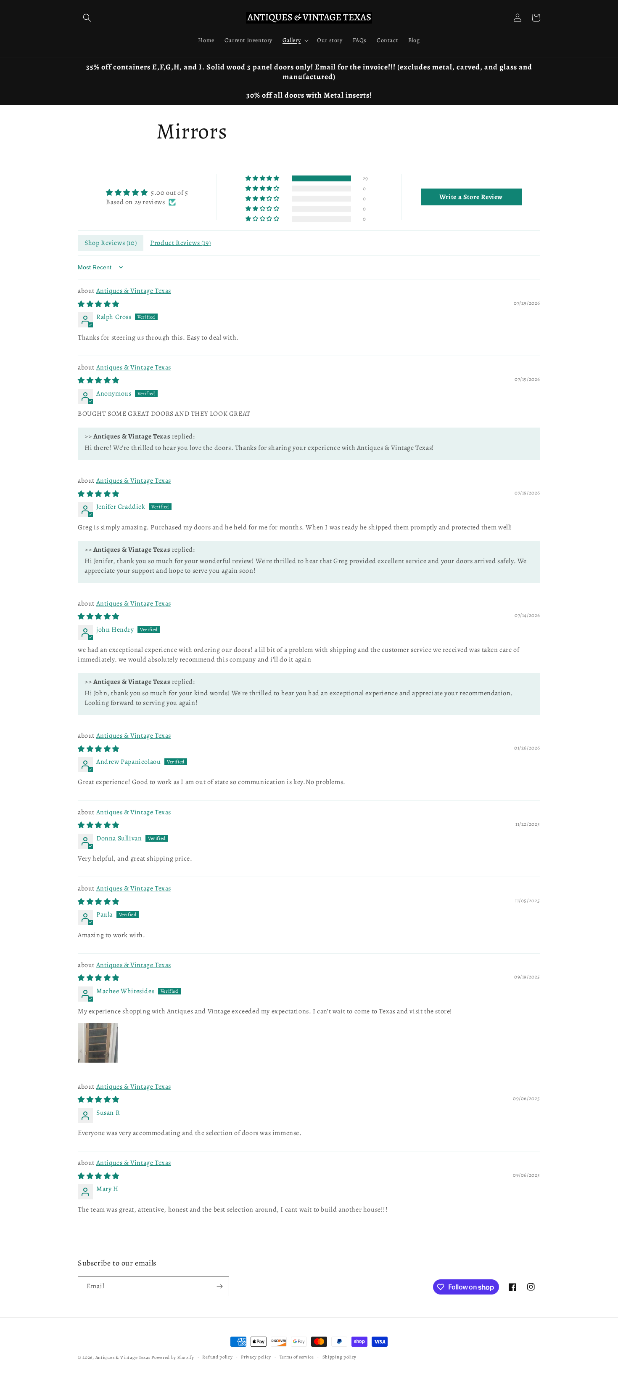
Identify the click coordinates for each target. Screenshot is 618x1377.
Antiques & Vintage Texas (133, 290)
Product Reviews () (180, 242)
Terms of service (297, 1357)
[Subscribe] (219, 1286)
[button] (87, 17)
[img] (147, 192)
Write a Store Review (471, 197)
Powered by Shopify (172, 1357)
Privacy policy (256, 1357)
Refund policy (217, 1357)
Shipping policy (339, 1357)
